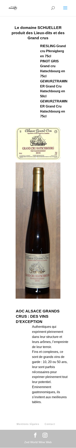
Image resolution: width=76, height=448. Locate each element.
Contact (50, 424)
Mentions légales (28, 424)
